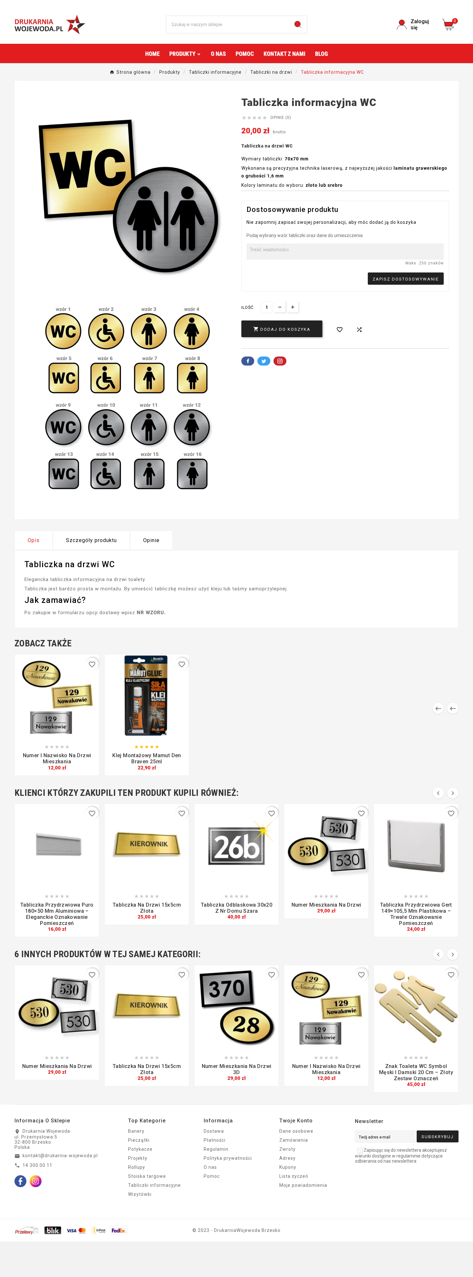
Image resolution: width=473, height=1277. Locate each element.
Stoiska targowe (147, 1176)
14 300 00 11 (37, 1165)
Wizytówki (140, 1194)
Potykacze (140, 1149)
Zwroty (287, 1149)
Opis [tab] (34, 540)
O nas (210, 1167)
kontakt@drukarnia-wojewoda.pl (60, 1155)
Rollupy (136, 1167)
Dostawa (214, 1131)
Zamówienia (293, 1140)
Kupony (287, 1167)
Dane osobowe (296, 1131)
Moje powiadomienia (303, 1185)
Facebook (247, 361)
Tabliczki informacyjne (154, 1185)
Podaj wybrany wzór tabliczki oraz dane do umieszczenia (304, 235)
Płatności (215, 1140)
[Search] (297, 24)
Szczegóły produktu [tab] (91, 540)
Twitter (263, 361)
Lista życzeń (293, 1176)
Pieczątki (139, 1140)
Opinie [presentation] (151, 540)
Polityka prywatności (228, 1158)
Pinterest (280, 361)
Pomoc (212, 1176)
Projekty (137, 1158)
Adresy (287, 1158)
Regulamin (216, 1149)
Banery (136, 1131)
